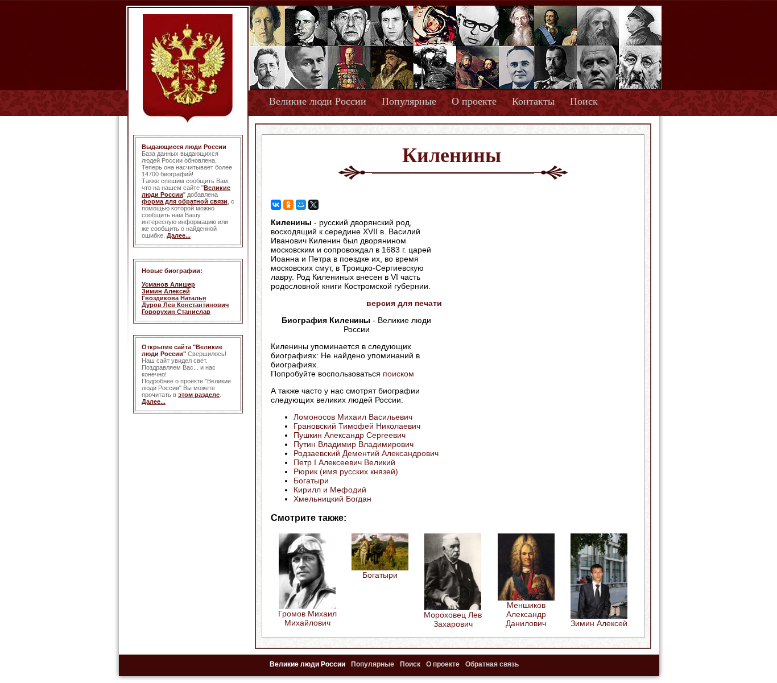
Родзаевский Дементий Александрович (366, 453)
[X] (313, 205)
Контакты (533, 101)
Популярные (409, 101)
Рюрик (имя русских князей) (346, 471)
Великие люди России (317, 101)
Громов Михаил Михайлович (307, 618)
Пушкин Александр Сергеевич (350, 435)
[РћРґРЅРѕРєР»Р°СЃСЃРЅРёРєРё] (288, 205)
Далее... (179, 235)
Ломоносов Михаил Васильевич (353, 416)
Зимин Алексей (166, 291)
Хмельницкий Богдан (332, 498)
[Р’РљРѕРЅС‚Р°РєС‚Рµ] (276, 205)
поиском (398, 373)
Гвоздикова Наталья (174, 298)
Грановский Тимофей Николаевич (357, 426)
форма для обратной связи (185, 201)
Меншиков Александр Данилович (526, 614)
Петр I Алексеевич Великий (344, 462)
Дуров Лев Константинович (185, 304)
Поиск (584, 101)
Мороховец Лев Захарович (453, 619)
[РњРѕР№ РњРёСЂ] (301, 205)
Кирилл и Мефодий (330, 489)
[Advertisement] (538, 290)
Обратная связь (492, 664)
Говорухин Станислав (176, 311)
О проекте (474, 101)
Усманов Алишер (168, 284)
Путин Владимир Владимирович (354, 444)
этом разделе (199, 394)
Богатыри (311, 480)
